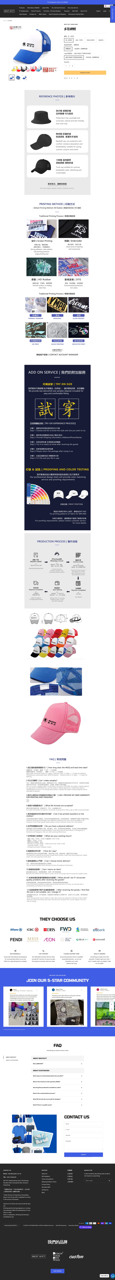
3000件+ (101, 40)
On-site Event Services (58, 8)
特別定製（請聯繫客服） (93, 57)
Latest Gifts (45, 8)
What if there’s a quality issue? (42, 1105)
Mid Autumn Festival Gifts (76, 14)
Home (4, 20)
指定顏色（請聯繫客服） (81, 48)
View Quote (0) (112, 14)
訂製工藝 (70, 1179)
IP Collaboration (24, 11)
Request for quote (85, 72)
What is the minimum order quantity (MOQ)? (46, 1081)
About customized (12, 1060)
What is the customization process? (44, 1093)
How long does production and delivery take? (47, 1087)
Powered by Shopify (74, 1225)
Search (98, 11)
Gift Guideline (46, 1176)
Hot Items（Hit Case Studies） (52, 11)
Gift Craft (75, 11)
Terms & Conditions (47, 1179)
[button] (108, 6)
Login (104, 11)
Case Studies (23, 14)
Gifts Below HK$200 (33, 8)
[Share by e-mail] (77, 78)
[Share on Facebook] (69, 78)
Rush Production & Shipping (57, 14)
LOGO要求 (70, 1182)
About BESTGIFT (11, 1057)
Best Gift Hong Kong (71, 24)
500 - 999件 (79, 40)
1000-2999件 (91, 40)
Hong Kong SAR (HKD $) (10, 1225)
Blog (43, 1192)
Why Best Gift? (46, 1187)
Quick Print (84, 11)
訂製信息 (70, 1176)
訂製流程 (70, 1173)
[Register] (109, 1180)
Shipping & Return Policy (49, 1182)
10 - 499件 (69, 40)
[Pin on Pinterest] (71, 78)
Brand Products (36, 11)
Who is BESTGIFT (38, 1063)
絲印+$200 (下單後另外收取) (74, 57)
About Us (44, 1173)
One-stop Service (73, 8)
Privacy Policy (46, 1184)
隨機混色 (68, 48)
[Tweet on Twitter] (74, 78)
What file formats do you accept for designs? (47, 1099)
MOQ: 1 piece (42, 14)
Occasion (67, 11)
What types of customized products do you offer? (48, 1076)
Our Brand (57, 1271)
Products (22, 8)
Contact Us (33, 14)
